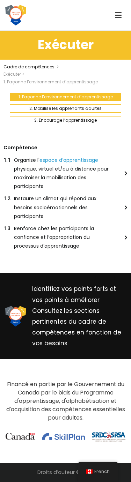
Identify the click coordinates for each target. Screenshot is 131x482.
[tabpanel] (65, 197)
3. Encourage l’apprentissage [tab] (65, 120)
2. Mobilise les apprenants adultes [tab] (65, 108)
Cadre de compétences (28, 67)
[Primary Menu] (118, 15)
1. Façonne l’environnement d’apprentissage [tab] (66, 97)
